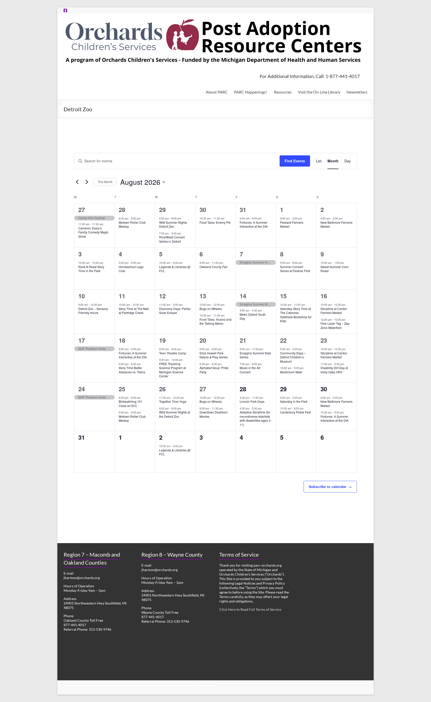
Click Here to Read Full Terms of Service (250, 609)
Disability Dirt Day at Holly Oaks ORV (334, 370)
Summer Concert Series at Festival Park (295, 269)
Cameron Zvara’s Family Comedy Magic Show (93, 232)
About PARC (217, 92)
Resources (283, 92)
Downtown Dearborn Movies (214, 414)
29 (162, 209)
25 (122, 389)
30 (203, 209)
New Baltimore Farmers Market (336, 224)
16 (324, 296)
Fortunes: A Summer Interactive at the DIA (254, 224)
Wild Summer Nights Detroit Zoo (173, 224)
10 (81, 296)
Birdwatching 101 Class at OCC (130, 403)
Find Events (295, 160)
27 (81, 209)
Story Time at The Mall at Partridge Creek (134, 310)
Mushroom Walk (291, 372)
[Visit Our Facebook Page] (65, 10)
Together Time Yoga (172, 401)
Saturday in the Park (294, 401)
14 (243, 296)
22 (283, 340)
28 (122, 209)
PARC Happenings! (251, 92)
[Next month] (87, 182)
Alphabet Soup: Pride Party (214, 370)
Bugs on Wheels (211, 308)
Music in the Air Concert (250, 370)
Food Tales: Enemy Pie (215, 222)
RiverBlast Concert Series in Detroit (172, 239)
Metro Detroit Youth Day (253, 316)
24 (81, 389)
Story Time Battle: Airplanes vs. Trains (132, 370)
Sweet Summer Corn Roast (335, 269)
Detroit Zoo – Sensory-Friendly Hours (93, 310)
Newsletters (356, 92)
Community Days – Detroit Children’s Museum (293, 357)
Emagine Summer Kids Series (255, 355)
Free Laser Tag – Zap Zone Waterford (335, 325)
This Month (105, 182)
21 (243, 340)
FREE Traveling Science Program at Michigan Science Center (172, 370)
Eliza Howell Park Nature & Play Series (214, 355)
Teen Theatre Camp (172, 353)
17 (81, 340)
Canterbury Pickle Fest (295, 412)
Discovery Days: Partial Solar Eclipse (175, 310)
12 (162, 296)
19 (162, 340)
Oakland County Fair (213, 267)
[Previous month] (77, 182)
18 (122, 340)
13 (203, 296)
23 (324, 340)
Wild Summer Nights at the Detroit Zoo (174, 414)
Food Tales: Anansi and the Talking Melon (215, 321)
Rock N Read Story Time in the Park (91, 269)
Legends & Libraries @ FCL (174, 269)
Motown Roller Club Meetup (132, 224)
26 (162, 389)
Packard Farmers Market (291, 224)
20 (203, 340)
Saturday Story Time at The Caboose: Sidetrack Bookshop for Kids (296, 314)
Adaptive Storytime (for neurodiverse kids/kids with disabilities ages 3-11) (255, 418)
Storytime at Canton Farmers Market (334, 310)
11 (122, 296)
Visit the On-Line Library (319, 92)
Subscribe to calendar (327, 486)
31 (243, 209)
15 (283, 296)
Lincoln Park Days (252, 401)
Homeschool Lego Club (131, 269)
